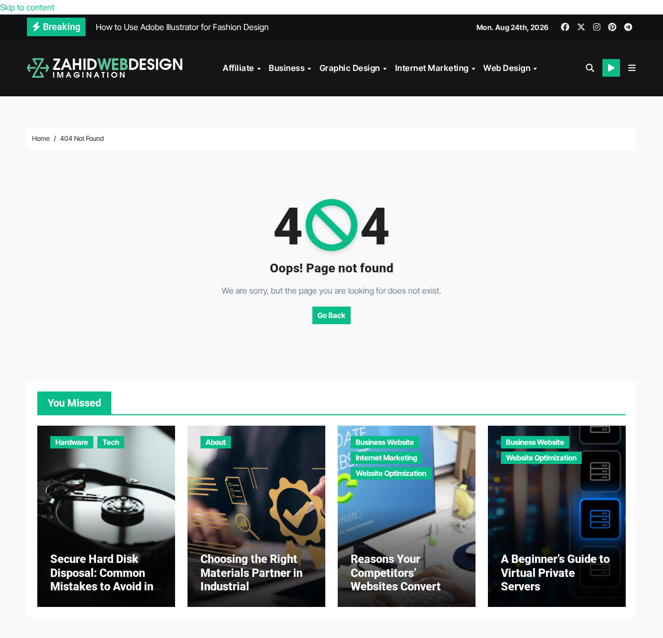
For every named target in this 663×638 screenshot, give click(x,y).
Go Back (331, 315)
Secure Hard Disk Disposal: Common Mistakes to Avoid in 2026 (101, 579)
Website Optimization (391, 473)
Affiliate (239, 68)
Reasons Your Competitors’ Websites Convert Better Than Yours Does (396, 586)
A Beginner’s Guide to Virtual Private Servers (555, 573)
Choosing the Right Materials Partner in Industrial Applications (251, 579)
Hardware (71, 442)
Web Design (507, 68)
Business (288, 68)
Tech (111, 442)
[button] (632, 67)
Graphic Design (351, 68)
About (216, 442)
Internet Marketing (433, 68)
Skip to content (27, 7)
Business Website (385, 442)
